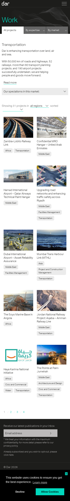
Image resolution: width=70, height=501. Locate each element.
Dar (8, 3)
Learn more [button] (40, 482)
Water (8, 390)
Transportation (22, 150)
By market (53, 30)
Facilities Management (49, 212)
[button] (66, 473)
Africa (8, 150)
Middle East (44, 154)
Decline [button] (20, 491)
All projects (10, 30)
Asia (41, 263)
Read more (10, 82)
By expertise (33, 30)
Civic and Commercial (15, 384)
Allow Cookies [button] (50, 491)
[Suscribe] (52, 433)
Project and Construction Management (51, 271)
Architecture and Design (50, 383)
